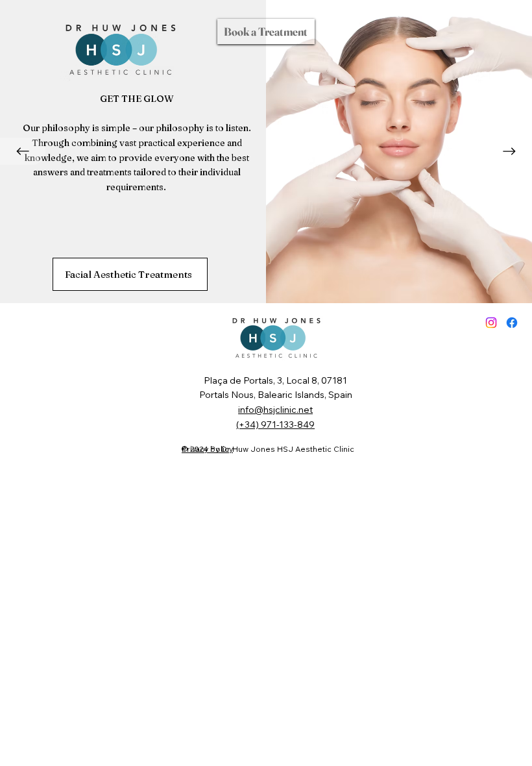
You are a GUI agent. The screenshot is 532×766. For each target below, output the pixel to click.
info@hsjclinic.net (275, 409)
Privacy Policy (207, 449)
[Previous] (22, 151)
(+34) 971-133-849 (275, 424)
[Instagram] (491, 322)
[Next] (509, 151)
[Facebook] (512, 322)
